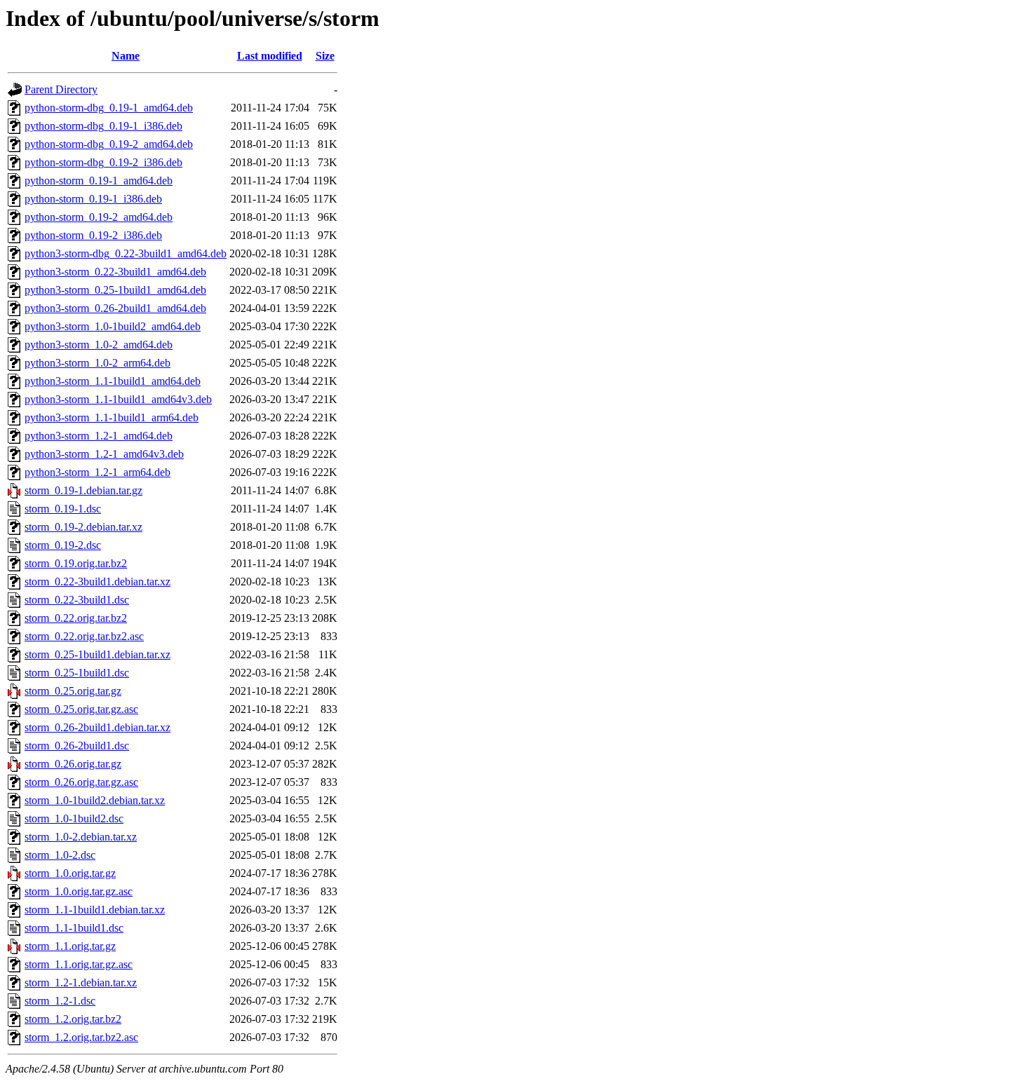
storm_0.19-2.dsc (63, 545)
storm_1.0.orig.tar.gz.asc (79, 891)
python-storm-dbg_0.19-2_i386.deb (103, 162)
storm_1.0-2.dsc (60, 855)
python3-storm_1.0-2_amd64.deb (99, 345)
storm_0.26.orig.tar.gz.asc (81, 782)
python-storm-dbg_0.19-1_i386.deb (103, 126)
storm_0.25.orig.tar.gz (73, 691)
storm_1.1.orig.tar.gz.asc (79, 964)
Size (325, 56)
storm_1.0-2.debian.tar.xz (81, 837)
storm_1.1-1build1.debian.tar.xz (95, 910)
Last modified (269, 56)
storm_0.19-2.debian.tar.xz (83, 527)
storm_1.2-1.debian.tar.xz (81, 982)
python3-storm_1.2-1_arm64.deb (97, 472)
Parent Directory (61, 89)
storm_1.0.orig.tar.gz (70, 873)
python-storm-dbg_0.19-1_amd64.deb (109, 108)
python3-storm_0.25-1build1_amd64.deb (115, 290)
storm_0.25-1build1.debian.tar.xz (97, 654)
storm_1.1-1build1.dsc (74, 928)
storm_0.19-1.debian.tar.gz (83, 490)
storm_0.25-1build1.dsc (77, 673)
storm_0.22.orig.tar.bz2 (76, 618)
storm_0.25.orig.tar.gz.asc (81, 709)
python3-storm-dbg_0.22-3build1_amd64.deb (126, 253)
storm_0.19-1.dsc (63, 509)
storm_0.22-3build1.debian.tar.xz (97, 581)
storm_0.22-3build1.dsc (77, 600)
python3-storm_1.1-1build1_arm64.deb (111, 417)
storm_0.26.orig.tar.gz (73, 764)
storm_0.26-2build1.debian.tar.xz (97, 727)
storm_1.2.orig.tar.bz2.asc (81, 1037)
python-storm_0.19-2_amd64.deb (99, 217)
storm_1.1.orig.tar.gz (70, 946)
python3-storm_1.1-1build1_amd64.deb (113, 381)
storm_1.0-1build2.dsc (74, 818)
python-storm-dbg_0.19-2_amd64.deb (109, 144)
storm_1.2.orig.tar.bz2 (73, 1019)
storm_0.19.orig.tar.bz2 (76, 563)
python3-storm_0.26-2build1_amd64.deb (115, 308)
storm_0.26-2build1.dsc (77, 746)
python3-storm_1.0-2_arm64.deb (97, 363)
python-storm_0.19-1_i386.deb (93, 199)
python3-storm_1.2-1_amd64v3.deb (104, 454)
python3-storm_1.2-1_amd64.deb (99, 436)
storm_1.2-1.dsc (60, 1001)
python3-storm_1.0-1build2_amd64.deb (113, 326)
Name (126, 56)
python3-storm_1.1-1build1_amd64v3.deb (118, 399)
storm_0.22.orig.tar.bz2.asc (84, 636)
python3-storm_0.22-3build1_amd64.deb (115, 272)
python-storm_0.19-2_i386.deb (93, 235)
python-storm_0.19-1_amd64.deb (99, 180)
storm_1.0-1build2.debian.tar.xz (95, 800)
